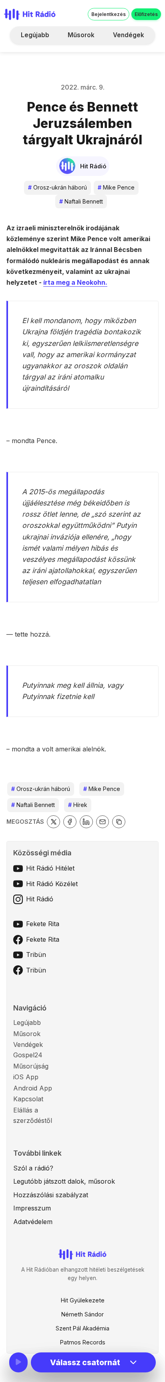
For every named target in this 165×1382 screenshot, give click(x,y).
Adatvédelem (32, 1222)
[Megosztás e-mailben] (102, 822)
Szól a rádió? (33, 1168)
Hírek (77, 804)
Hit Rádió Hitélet (50, 868)
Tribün (36, 955)
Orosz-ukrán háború (57, 187)
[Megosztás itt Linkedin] (86, 822)
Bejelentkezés (108, 14)
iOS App (25, 1077)
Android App (32, 1088)
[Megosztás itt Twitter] (53, 822)
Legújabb (35, 35)
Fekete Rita (42, 924)
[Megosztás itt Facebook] (69, 822)
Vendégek (128, 35)
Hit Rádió (39, 899)
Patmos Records (82, 1342)
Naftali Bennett (81, 201)
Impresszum (32, 1208)
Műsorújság (30, 1066)
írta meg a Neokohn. (75, 282)
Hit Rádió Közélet (52, 884)
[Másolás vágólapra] (118, 822)
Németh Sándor (82, 1314)
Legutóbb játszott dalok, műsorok (64, 1181)
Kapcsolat (28, 1099)
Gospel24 (27, 1055)
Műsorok (81, 35)
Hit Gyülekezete (83, 1300)
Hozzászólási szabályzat (50, 1195)
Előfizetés (146, 14)
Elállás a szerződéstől (32, 1115)
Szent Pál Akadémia (82, 1328)
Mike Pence (116, 187)
